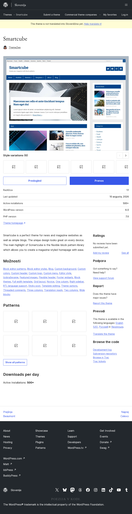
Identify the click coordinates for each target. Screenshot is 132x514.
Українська (117, 326)
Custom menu (50, 273)
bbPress (9, 470)
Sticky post (34, 285)
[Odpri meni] (127, 5)
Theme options (69, 285)
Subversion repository (105, 353)
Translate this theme (104, 333)
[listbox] (44, 333)
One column (62, 281)
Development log (102, 349)
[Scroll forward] (126, 155)
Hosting (7, 442)
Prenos (99, 180)
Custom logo (35, 273)
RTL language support (15, 285)
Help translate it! (93, 23)
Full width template (22, 281)
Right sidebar (77, 281)
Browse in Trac (101, 357)
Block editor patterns (14, 268)
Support (72, 436)
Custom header (19, 273)
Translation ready (53, 290)
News (6, 436)
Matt (7, 464)
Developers (74, 442)
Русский (103, 326)
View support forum (103, 278)
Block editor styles (37, 268)
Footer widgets (65, 277)
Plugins (39, 442)
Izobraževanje (11, 277)
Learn (71, 430)
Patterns (40, 447)
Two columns (71, 290)
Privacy (7, 447)
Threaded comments (14, 290)
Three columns (35, 290)
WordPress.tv (77, 447)
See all (125, 252)
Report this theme (102, 303)
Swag (105, 447)
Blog (50, 268)
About (6, 430)
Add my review (101, 252)
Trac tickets (99, 361)
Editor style (65, 273)
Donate (106, 442)
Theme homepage (13, 223)
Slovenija (16, 490)
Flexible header (47, 277)
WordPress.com (14, 458)
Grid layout (40, 281)
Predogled (34, 180)
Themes (7, 14)
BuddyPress (12, 475)
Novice (50, 281)
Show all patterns (15, 362)
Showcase (41, 430)
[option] (16, 321)
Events (104, 436)
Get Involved (107, 430)
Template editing (51, 285)
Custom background (65, 268)
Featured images (29, 277)
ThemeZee (15, 47)
